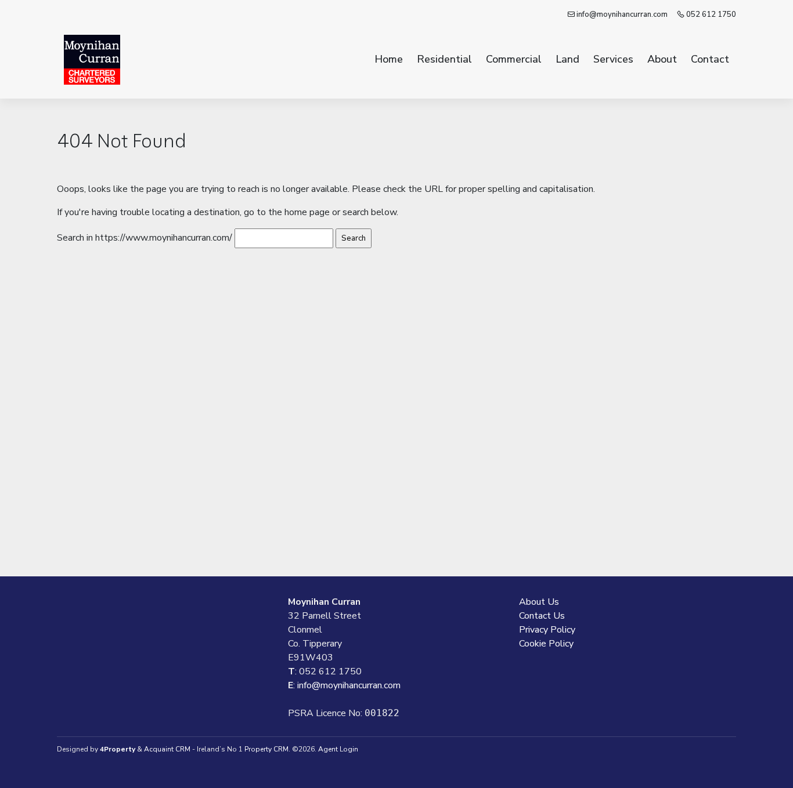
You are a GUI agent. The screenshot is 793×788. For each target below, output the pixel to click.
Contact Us (542, 615)
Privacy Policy (547, 629)
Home (388, 59)
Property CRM (266, 749)
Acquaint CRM (167, 749)
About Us (539, 601)
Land (567, 59)
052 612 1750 (710, 14)
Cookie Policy (546, 643)
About (662, 59)
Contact (710, 59)
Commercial (514, 59)
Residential (444, 59)
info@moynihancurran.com (621, 14)
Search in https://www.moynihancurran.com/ (144, 237)
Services (613, 59)
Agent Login (338, 749)
